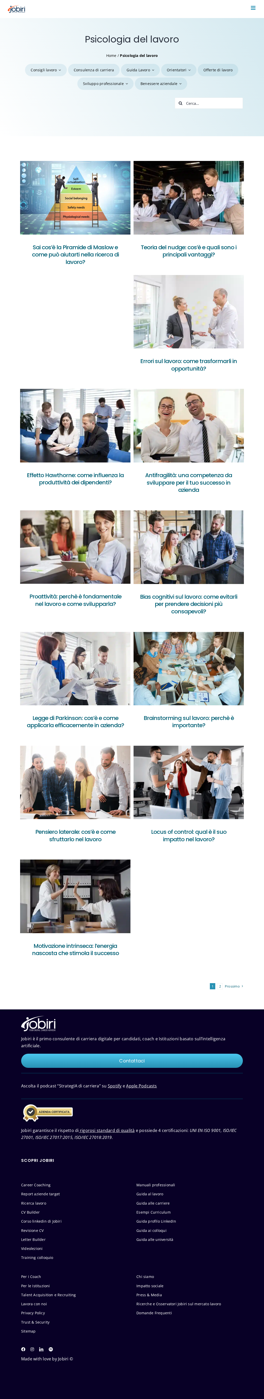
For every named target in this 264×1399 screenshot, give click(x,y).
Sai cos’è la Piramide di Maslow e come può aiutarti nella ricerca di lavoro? (75, 254)
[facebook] (23, 1349)
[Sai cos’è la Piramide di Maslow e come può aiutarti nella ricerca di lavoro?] (75, 197)
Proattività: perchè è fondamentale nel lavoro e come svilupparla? (75, 600)
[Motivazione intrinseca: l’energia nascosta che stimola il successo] (75, 896)
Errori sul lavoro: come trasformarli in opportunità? (188, 365)
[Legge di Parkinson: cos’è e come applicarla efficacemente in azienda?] (75, 668)
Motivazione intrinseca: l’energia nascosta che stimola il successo (75, 949)
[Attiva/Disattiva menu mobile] (253, 8)
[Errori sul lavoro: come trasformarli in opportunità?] (189, 311)
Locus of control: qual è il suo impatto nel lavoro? (188, 835)
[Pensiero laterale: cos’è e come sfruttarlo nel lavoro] (75, 782)
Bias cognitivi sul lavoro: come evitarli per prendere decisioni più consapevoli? (188, 604)
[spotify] (51, 1349)
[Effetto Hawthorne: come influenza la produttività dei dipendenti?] (75, 425)
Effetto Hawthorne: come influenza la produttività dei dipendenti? (75, 479)
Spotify (115, 1086)
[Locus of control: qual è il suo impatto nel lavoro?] (189, 782)
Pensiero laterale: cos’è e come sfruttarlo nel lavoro (75, 835)
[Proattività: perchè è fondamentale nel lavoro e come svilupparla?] (75, 547)
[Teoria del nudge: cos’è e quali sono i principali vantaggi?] (189, 197)
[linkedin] (41, 1349)
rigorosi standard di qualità (107, 1130)
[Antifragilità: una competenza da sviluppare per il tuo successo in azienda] (189, 425)
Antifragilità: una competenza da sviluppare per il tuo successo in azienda (188, 482)
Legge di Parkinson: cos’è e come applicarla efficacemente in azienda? (75, 721)
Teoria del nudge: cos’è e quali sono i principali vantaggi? (188, 251)
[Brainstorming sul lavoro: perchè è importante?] (189, 668)
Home (111, 55)
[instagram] (32, 1349)
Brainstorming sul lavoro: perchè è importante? (189, 721)
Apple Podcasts (141, 1086)
